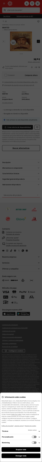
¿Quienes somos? (19, 426)
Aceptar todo (21, 449)
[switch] (34, 437)
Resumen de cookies (30, 426)
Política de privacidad (7, 426)
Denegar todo (21, 456)
